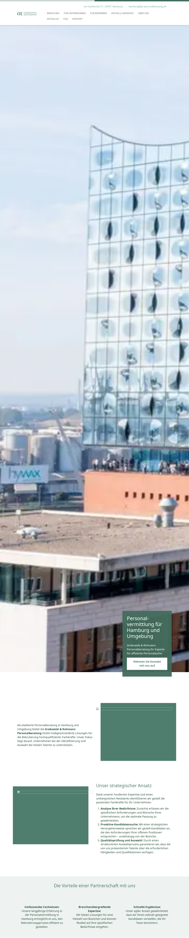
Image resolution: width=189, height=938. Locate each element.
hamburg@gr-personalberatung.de (147, 6)
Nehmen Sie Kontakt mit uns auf (147, 663)
